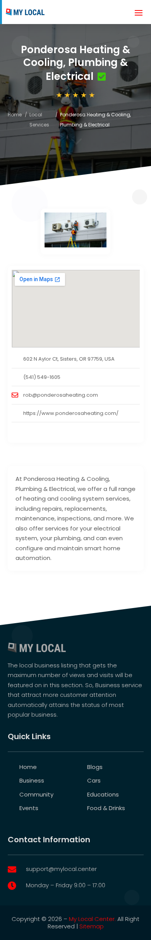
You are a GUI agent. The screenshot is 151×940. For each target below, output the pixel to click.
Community (36, 794)
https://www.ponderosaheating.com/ (70, 413)
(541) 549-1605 (41, 377)
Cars (94, 780)
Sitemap (91, 926)
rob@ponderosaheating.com (60, 395)
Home (15, 114)
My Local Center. (92, 919)
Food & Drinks (106, 808)
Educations (103, 794)
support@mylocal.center (61, 869)
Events (28, 808)
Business (31, 780)
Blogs (95, 767)
